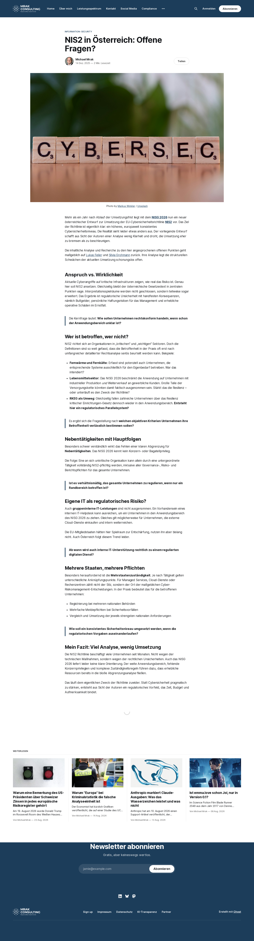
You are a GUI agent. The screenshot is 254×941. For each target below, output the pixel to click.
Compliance (149, 8)
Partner (166, 911)
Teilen (181, 61)
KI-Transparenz (147, 911)
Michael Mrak (84, 59)
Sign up (88, 911)
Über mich (65, 8)
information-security (78, 31)
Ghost (237, 911)
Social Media (129, 8)
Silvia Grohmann (119, 255)
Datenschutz (124, 911)
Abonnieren (230, 8)
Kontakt (111, 8)
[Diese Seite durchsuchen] (196, 8)
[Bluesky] (127, 896)
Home (50, 8)
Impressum (104, 911)
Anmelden (209, 8)
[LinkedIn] (120, 896)
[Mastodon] (134, 896)
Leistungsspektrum (89, 8)
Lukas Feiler (94, 255)
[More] (163, 8)
